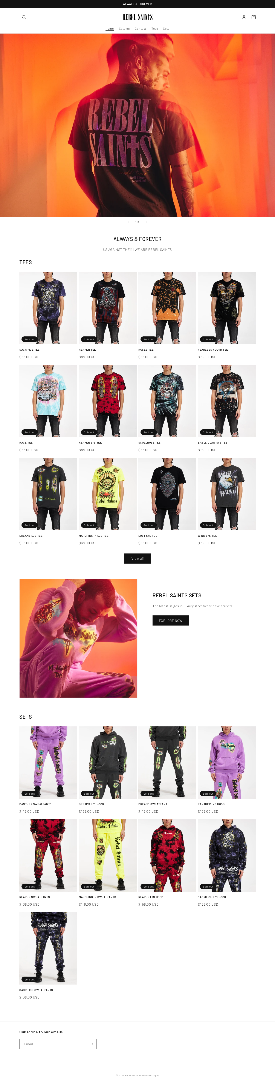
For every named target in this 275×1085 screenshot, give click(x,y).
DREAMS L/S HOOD (91, 804)
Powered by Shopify (149, 1075)
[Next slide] (147, 222)
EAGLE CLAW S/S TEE (213, 442)
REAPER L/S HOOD (150, 897)
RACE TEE (26, 442)
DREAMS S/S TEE (31, 535)
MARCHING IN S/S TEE (93, 535)
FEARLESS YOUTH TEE (213, 349)
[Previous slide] (128, 222)
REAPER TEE (87, 349)
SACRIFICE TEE (29, 349)
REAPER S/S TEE (90, 442)
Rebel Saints (131, 1075)
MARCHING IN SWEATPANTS (97, 897)
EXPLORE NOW (170, 621)
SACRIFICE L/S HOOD (212, 897)
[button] (24, 17)
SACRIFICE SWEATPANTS (36, 990)
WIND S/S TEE (207, 535)
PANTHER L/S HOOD (211, 804)
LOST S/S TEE (147, 535)
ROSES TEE (146, 349)
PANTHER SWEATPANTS (35, 804)
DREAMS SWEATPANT (152, 804)
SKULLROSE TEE (149, 442)
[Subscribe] (91, 1044)
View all (137, 558)
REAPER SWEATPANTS (34, 897)
